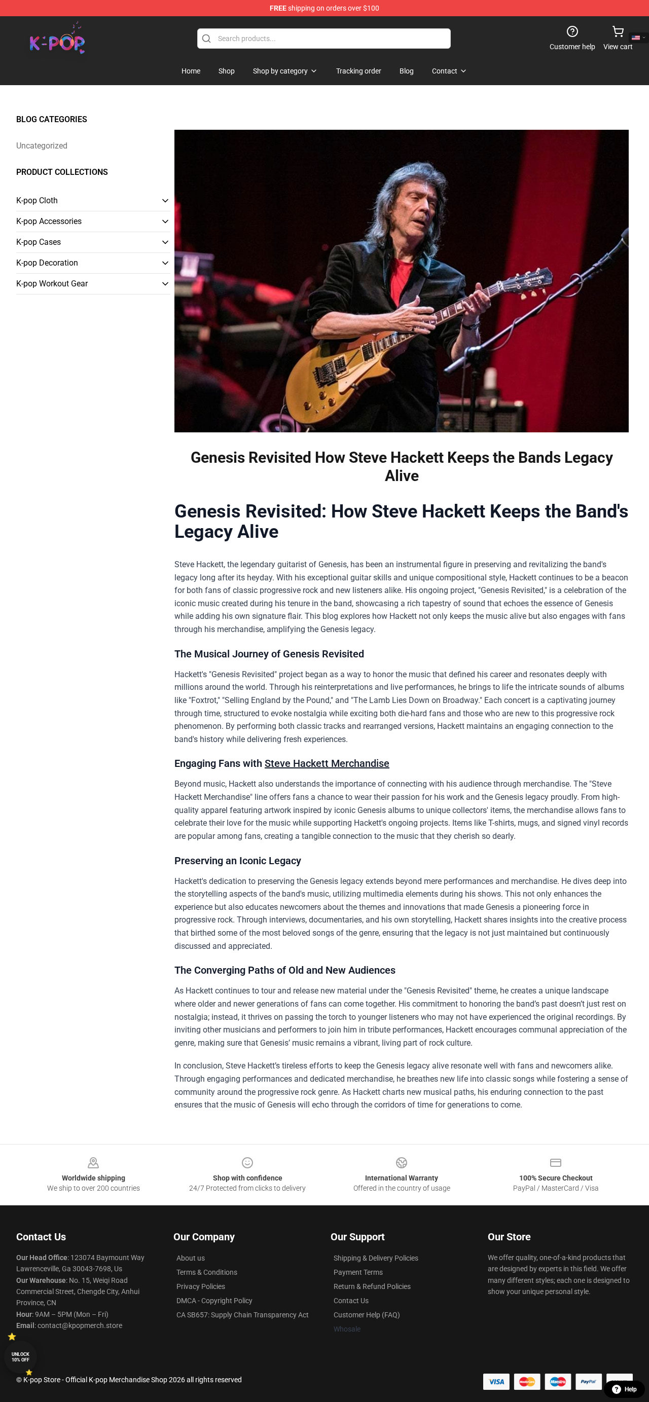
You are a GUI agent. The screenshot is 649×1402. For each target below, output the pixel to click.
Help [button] (631, 1389)
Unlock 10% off (20, 1357)
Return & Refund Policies (372, 1286)
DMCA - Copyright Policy (214, 1301)
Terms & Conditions (206, 1272)
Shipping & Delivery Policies (376, 1258)
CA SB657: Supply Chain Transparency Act (242, 1315)
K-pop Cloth (37, 200)
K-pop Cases (38, 242)
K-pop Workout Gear (52, 283)
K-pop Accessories (49, 221)
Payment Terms (358, 1272)
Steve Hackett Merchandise (327, 763)
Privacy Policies (200, 1286)
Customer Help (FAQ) (367, 1315)
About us (190, 1258)
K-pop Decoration (47, 263)
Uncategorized (41, 146)
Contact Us (351, 1301)
